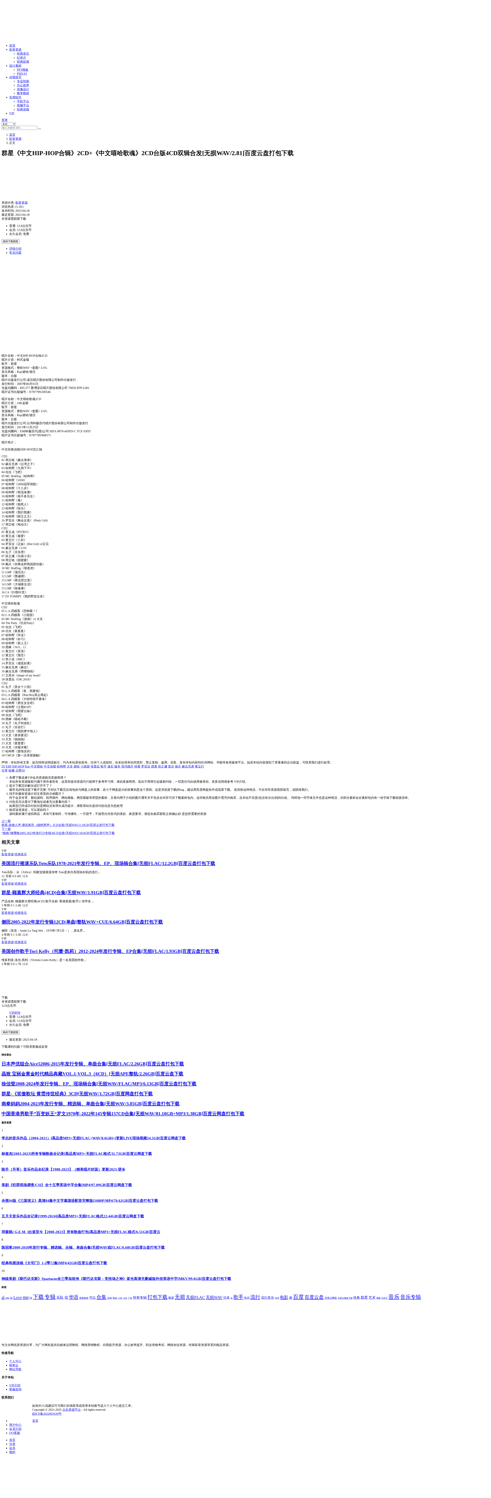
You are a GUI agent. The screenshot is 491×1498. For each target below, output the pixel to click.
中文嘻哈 (37, 766)
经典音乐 (23, 53)
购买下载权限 (10, 241)
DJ (3, 766)
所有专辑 (140, 1298)
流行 (255, 1297)
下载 (38, 1297)
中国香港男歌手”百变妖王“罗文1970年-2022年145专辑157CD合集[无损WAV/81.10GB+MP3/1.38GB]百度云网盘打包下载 (123, 1113)
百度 (298, 1297)
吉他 (109, 1298)
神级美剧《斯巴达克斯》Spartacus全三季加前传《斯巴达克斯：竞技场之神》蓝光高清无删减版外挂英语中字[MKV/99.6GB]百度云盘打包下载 (116, 1279)
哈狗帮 (61, 766)
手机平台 (23, 101)
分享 (5, 770)
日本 (226, 1298)
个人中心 (15, 1361)
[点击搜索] (39, 128)
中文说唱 (50, 766)
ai (3, 1297)
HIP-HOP (18, 766)
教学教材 (23, 93)
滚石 (110, 766)
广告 (130, 1298)
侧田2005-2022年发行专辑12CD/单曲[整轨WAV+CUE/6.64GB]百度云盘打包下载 (82, 921)
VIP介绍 (14, 1385)
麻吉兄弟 (188, 766)
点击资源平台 (71, 1409)
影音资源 (15, 49)
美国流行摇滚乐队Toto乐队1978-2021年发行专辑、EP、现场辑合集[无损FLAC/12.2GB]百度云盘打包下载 (108, 863)
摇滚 (171, 1297)
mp (26, 1297)
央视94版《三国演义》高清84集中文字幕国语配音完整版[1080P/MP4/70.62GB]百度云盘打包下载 (80, 1201)
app (7, 1297)
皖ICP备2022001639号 (47, 1413)
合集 (101, 1297)
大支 (70, 766)
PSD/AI (22, 73)
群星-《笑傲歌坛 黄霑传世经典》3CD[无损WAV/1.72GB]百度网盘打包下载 (77, 1093)
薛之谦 (162, 766)
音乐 (171, 766)
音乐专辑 (410, 1297)
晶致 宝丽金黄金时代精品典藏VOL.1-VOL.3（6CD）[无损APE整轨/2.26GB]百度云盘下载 (92, 1073)
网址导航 (15, 1369)
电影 (284, 1297)
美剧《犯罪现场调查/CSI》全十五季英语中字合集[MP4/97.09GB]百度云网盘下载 (67, 1185)
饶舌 (178, 766)
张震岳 (95, 766)
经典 (137, 766)
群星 (154, 766)
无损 (180, 1297)
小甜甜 (85, 766)
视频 (378, 1298)
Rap (27, 766)
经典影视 (23, 61)
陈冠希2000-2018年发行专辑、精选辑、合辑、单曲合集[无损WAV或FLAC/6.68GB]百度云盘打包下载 (83, 1247)
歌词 (247, 1297)
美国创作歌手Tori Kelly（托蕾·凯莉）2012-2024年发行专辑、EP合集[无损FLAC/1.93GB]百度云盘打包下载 (110, 951)
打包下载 (157, 1297)
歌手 (104, 766)
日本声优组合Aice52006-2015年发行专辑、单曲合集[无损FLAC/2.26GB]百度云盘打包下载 (93, 1063)
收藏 (11, 770)
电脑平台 (23, 105)
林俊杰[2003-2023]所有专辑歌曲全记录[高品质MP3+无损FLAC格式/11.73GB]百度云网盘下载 (77, 1154)
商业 (115, 1298)
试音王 (384, 1298)
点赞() (20, 770)
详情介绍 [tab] (15, 248)
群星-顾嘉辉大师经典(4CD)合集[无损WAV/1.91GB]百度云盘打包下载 (71, 892)
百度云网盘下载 (345, 1298)
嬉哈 (77, 766)
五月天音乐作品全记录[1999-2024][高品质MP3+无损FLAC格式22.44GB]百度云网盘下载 (73, 1216)
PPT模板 (22, 69)
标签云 (13, 1365)
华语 (73, 1297)
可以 (92, 1298)
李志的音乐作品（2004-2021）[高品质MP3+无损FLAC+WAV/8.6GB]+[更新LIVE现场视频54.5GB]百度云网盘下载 (94, 1138)
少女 (125, 1298)
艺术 (372, 1298)
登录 (5, 120)
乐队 (60, 1297)
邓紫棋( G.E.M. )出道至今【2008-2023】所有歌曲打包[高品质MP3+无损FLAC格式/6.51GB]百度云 (81, 1232)
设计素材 (15, 65)
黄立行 (199, 766)
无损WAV (214, 1297)
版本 (117, 766)
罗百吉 (145, 766)
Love (17, 1297)
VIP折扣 (14, 1012)
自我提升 (15, 77)
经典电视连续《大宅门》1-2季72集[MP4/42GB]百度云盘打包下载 (54, 1263)
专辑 (50, 1297)
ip (11, 1298)
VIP (11, 113)
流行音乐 (267, 1298)
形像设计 (23, 89)
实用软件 (15, 97)
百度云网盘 (331, 1298)
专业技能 (23, 81)
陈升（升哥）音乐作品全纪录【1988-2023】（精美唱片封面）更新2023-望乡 (63, 1169)
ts (31, 1297)
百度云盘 (314, 1297)
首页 (12, 45)
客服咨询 (15, 1389)
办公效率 (23, 85)
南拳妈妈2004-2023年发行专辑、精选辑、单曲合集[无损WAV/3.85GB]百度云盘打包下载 (91, 1103)
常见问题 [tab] (15, 252)
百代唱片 (127, 766)
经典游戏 (23, 109)
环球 (277, 1298)
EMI (8, 766)
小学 (120, 1298)
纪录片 (21, 57)
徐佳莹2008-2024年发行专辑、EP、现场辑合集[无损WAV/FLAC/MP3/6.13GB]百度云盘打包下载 (99, 1083)
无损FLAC (195, 1297)
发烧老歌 (83, 1298)
